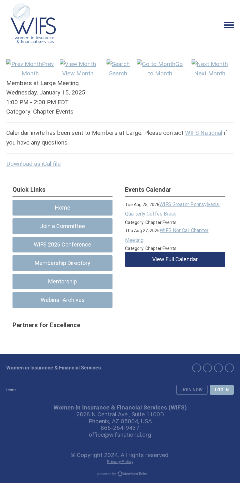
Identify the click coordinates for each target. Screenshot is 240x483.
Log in (222, 389)
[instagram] (218, 368)
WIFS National (203, 132)
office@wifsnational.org (120, 434)
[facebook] (207, 368)
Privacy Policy (120, 461)
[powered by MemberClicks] (120, 474)
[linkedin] (196, 368)
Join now (191, 389)
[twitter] (229, 368)
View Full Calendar (175, 259)
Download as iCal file (33, 163)
